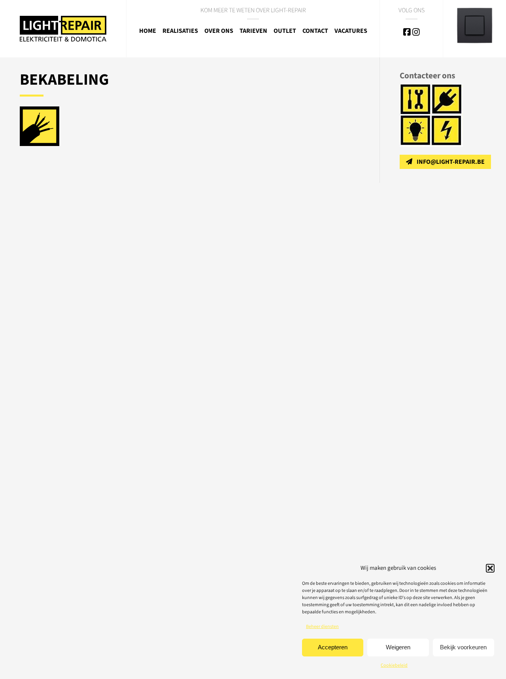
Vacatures (350, 31)
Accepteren (332, 647)
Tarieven (253, 31)
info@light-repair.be (451, 161)
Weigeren (398, 647)
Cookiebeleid (394, 665)
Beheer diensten (322, 626)
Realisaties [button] (180, 31)
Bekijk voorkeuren (463, 647)
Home (147, 31)
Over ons (218, 31)
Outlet (285, 31)
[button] (490, 568)
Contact (315, 31)
